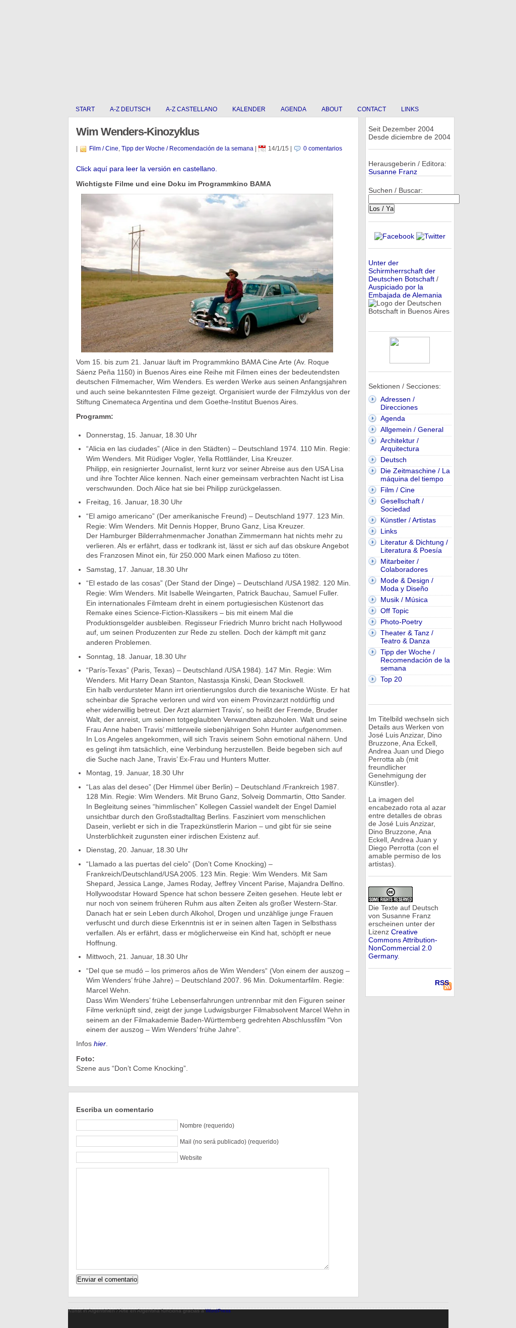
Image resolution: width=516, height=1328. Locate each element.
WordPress (218, 1310)
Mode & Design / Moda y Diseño (406, 584)
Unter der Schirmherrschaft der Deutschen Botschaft (401, 271)
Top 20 (391, 679)
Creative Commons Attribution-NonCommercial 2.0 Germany (402, 944)
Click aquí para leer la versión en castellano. (146, 169)
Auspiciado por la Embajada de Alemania (405, 291)
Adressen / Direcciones (399, 403)
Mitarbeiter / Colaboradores (404, 565)
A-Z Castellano (191, 109)
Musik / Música (404, 600)
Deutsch (393, 460)
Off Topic (394, 611)
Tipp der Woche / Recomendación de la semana (187, 148)
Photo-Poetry (401, 622)
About (331, 109)
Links (410, 109)
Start (85, 109)
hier (100, 1044)
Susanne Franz (392, 172)
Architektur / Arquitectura (399, 444)
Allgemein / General (411, 429)
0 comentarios (322, 148)
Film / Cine (103, 148)
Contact (371, 109)
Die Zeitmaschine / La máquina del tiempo (415, 475)
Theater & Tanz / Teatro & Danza (406, 637)
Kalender (249, 109)
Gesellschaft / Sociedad (402, 505)
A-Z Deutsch (130, 109)
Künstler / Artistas (408, 520)
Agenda (293, 109)
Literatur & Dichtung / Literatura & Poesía (414, 546)
